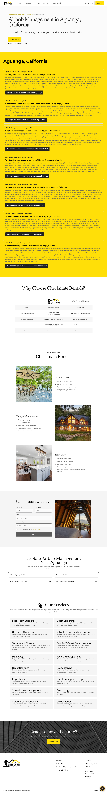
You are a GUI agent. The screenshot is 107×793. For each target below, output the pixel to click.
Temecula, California (63, 575)
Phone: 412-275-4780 (63, 770)
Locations (88, 776)
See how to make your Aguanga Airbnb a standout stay (27, 176)
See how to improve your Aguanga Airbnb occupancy (27, 266)
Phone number (20, 522)
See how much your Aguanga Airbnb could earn (24, 234)
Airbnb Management (27, 3)
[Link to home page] (9, 3)
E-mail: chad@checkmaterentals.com (68, 767)
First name (19, 507)
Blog (48, 3)
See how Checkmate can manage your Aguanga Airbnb (27, 149)
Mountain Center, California (65, 581)
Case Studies (57, 3)
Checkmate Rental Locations (16, 14)
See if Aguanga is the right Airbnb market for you (25, 205)
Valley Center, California (18, 581)
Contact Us (59, 764)
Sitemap (87, 779)
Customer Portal (90, 774)
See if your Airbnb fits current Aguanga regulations (26, 120)
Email (17, 514)
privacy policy (37, 529)
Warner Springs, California (19, 575)
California (30, 14)
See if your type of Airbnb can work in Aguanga (24, 92)
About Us (41, 3)
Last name (38, 507)
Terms (96, 790)
